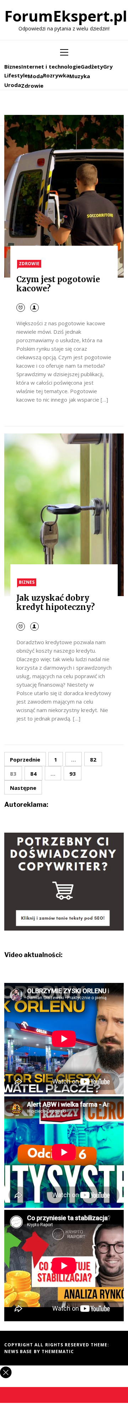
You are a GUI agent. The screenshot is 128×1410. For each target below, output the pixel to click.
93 (72, 773)
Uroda (12, 84)
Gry (108, 66)
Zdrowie (32, 85)
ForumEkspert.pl (65, 16)
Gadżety (92, 66)
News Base (19, 1351)
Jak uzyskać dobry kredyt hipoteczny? (55, 602)
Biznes (12, 66)
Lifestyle (16, 75)
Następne (23, 787)
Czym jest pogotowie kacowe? (58, 283)
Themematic (58, 1351)
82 (93, 759)
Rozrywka (56, 75)
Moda (35, 76)
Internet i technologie (51, 66)
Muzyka (79, 76)
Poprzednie (25, 759)
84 (33, 773)
